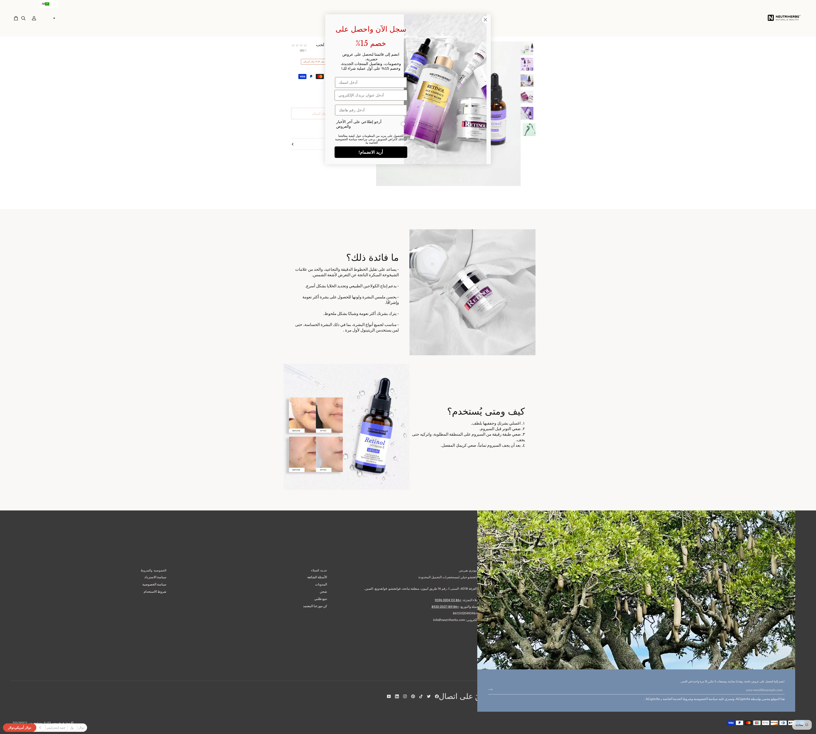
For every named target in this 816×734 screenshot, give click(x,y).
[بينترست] (413, 696)
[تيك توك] (421, 696)
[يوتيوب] (389, 696)
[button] (48, 4)
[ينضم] (491, 689)
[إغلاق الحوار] (485, 19)
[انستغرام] (405, 696)
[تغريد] (429, 696)
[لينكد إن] (397, 696)
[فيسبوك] (437, 696)
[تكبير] (512, 178)
